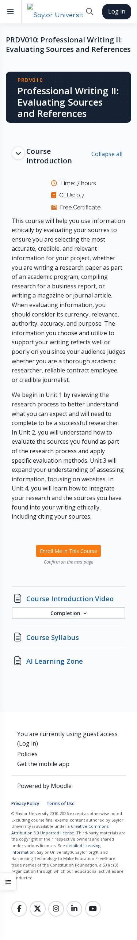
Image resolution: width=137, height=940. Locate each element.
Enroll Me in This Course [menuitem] (68, 550)
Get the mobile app (43, 764)
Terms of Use (60, 803)
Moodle (61, 786)
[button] (89, 11)
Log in (116, 11)
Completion (66, 613)
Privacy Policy (25, 803)
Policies (27, 754)
